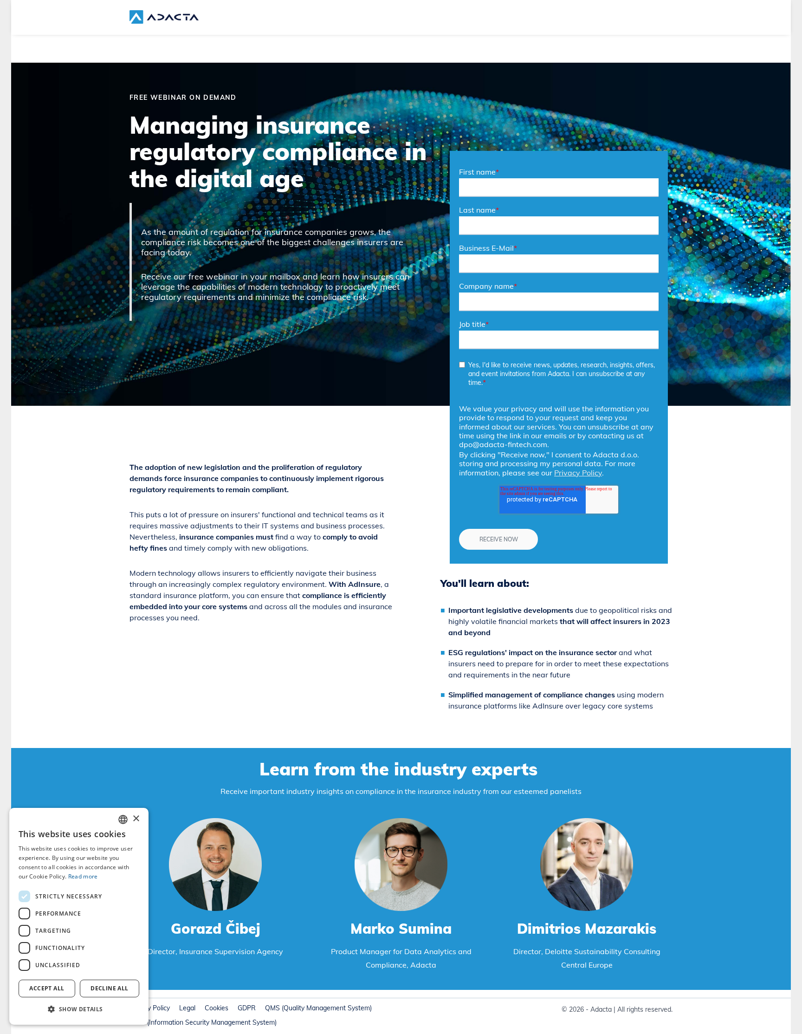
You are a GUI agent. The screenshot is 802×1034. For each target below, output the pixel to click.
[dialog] (79, 916)
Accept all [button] (46, 988)
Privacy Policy (578, 472)
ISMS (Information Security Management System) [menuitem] (203, 1022)
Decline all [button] (109, 988)
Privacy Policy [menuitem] (149, 1008)
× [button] (135, 818)
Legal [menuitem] (187, 1008)
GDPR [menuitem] (247, 1008)
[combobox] (123, 819)
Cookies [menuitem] (216, 1008)
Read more (83, 876)
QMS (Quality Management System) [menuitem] (318, 1008)
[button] (79, 1009)
